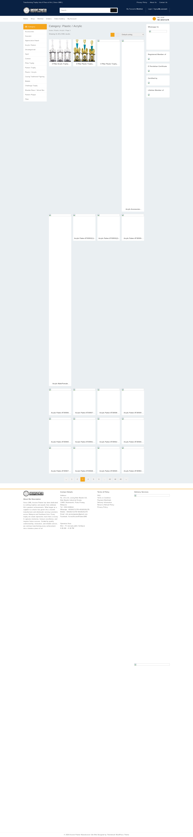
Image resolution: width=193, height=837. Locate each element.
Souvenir (28, 36)
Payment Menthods (104, 500)
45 (121, 479)
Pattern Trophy (30, 68)
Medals (27, 81)
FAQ (99, 495)
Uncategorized (30, 49)
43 (110, 479)
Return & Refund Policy (105, 505)
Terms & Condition (104, 498)
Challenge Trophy (31, 85)
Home (51, 30)
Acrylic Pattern (30, 45)
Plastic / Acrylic (31, 72)
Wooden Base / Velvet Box (34, 90)
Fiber (27, 99)
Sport (27, 54)
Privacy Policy (102, 507)
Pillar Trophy (29, 63)
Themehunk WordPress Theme (118, 835)
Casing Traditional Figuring (34, 76)
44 (115, 479)
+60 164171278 (163, 20)
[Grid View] (112, 35)
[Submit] (113, 10)
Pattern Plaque (30, 95)
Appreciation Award (32, 40)
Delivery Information (104, 502)
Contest (28, 58)
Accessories (29, 31)
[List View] (118, 35)
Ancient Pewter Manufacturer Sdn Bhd (83, 835)
